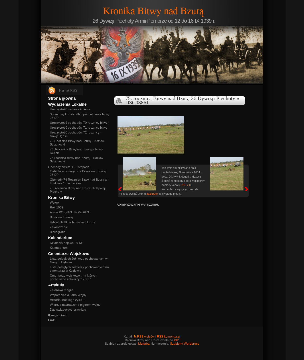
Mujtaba (144, 343)
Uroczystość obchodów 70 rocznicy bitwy (78, 122)
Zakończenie (59, 227)
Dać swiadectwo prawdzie (68, 309)
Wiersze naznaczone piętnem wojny (75, 304)
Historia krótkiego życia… (67, 299)
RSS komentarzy (168, 336)
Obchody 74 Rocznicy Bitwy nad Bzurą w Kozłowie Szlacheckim (78, 181)
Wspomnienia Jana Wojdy (68, 295)
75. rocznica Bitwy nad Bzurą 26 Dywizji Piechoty (180, 98)
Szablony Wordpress (184, 343)
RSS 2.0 (186, 185)
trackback (152, 193)
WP (176, 340)
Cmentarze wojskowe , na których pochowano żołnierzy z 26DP (73, 277)
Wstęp (54, 202)
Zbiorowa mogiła (61, 290)
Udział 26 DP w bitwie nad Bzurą (72, 222)
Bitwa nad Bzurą (61, 217)
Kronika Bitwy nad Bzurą (153, 10)
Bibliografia (57, 232)
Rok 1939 (56, 207)
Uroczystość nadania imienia (70, 109)
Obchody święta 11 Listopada (68, 167)
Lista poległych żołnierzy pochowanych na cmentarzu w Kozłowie (79, 268)
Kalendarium (59, 247)
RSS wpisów (145, 336)
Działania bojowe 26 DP (66, 243)
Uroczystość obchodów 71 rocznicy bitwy (78, 127)
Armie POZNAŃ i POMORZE (70, 212)
